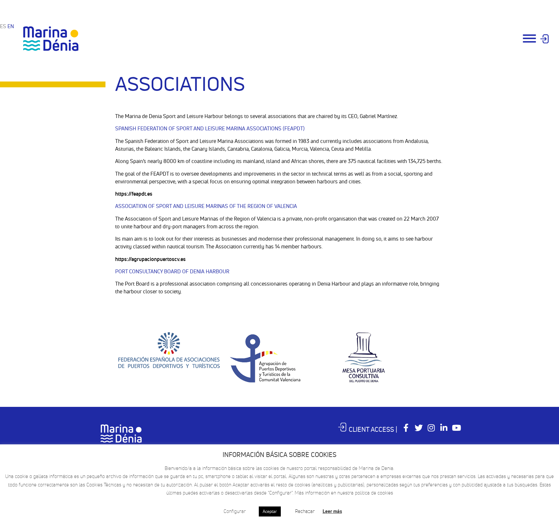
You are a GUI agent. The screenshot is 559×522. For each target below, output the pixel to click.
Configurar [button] (235, 511)
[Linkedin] (444, 428)
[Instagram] (431, 428)
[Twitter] (419, 428)
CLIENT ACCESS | (373, 429)
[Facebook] (406, 428)
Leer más (332, 511)
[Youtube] (457, 428)
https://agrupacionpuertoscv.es (150, 259)
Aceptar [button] (270, 511)
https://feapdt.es (133, 193)
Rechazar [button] (305, 511)
